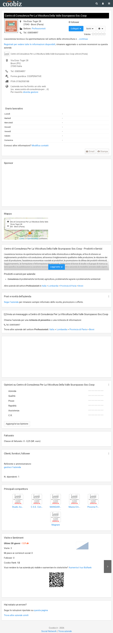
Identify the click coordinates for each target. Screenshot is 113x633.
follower (74, 22)
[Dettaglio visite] (107, 566)
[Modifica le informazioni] (101, 28)
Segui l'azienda (11, 302)
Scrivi (89, 28)
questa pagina (41, 610)
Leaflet (21, 238)
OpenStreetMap (32, 238)
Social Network (48, 631)
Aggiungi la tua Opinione (17, 424)
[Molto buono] (101, 34)
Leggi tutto (55, 267)
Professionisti (39, 28)
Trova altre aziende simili (16, 615)
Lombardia (53, 286)
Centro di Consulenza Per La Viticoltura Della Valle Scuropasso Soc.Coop (46, 15)
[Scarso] (95, 34)
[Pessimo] (93, 34)
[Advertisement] (26, 185)
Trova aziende (65, 631)
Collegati (75, 28)
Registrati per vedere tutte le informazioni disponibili (29, 44)
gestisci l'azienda (12, 467)
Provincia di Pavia (68, 286)
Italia (44, 286)
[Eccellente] (104, 34)
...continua (82, 39)
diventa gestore (30, 92)
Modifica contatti (40, 145)
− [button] (8, 226)
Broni (80, 286)
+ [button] (8, 221)
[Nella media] (98, 34)
